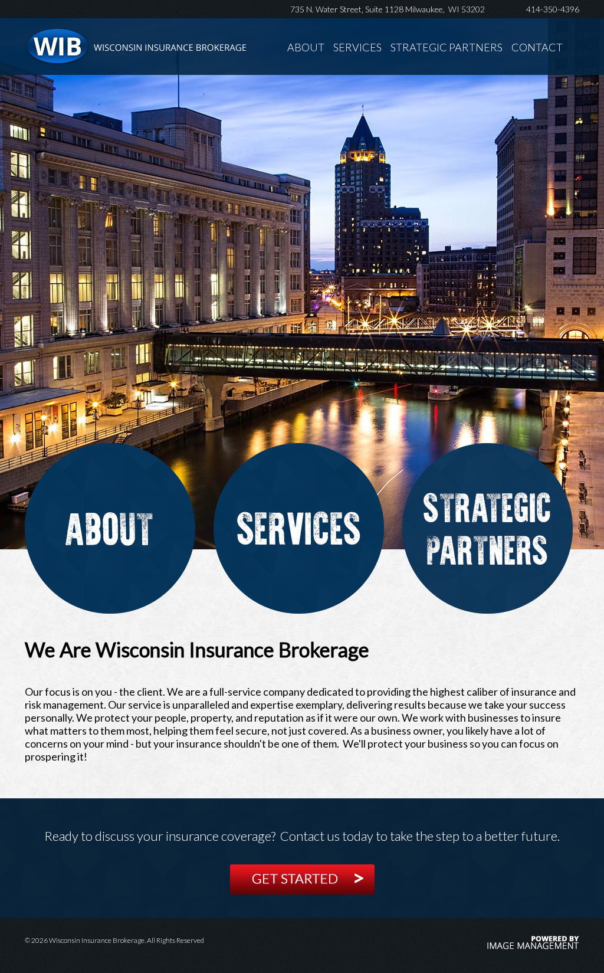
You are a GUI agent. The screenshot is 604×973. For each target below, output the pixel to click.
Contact (537, 47)
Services (357, 47)
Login (20, 13)
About (305, 47)
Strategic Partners (446, 47)
